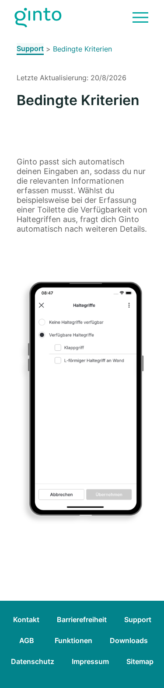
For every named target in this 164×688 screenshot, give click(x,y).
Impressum (90, 661)
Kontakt (26, 619)
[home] (38, 17)
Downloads (129, 640)
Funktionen (73, 640)
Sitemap (140, 661)
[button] (140, 17)
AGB (26, 640)
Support (30, 48)
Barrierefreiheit (82, 619)
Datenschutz (32, 661)
